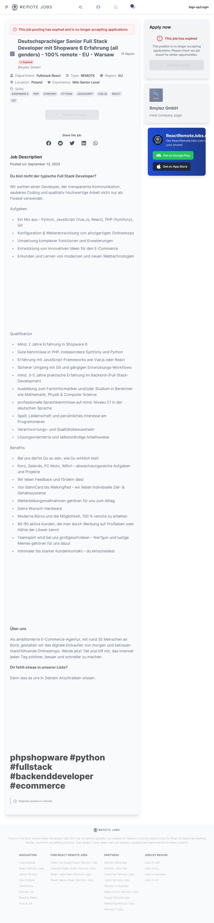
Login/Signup (27, 862)
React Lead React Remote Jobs (71, 874)
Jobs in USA (152, 862)
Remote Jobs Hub (115, 868)
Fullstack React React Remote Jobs (73, 868)
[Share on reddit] (60, 143)
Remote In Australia (116, 886)
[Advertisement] (72, 295)
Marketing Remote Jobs (119, 903)
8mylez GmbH (29, 67)
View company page (165, 115)
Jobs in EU (151, 868)
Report (129, 54)
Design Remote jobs (117, 897)
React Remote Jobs (31, 868)
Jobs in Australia (155, 874)
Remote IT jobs (114, 909)
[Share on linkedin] (84, 143)
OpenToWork (27, 880)
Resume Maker (28, 897)
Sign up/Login (199, 7)
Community (26, 886)
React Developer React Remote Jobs (74, 862)
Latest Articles (28, 874)
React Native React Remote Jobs (72, 880)
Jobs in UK (151, 880)
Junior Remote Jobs (117, 880)
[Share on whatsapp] (95, 143)
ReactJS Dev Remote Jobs (121, 891)
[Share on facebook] (49, 143)
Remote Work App (115, 862)
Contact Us (26, 891)
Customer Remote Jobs (119, 874)
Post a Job (26, 903)
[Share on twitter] (72, 143)
